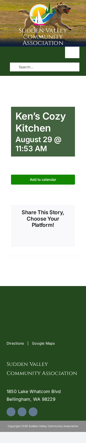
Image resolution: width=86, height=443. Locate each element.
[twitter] (22, 411)
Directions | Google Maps (31, 343)
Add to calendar (43, 180)
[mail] (33, 411)
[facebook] (11, 411)
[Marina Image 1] (43, 4)
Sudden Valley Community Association (43, 37)
